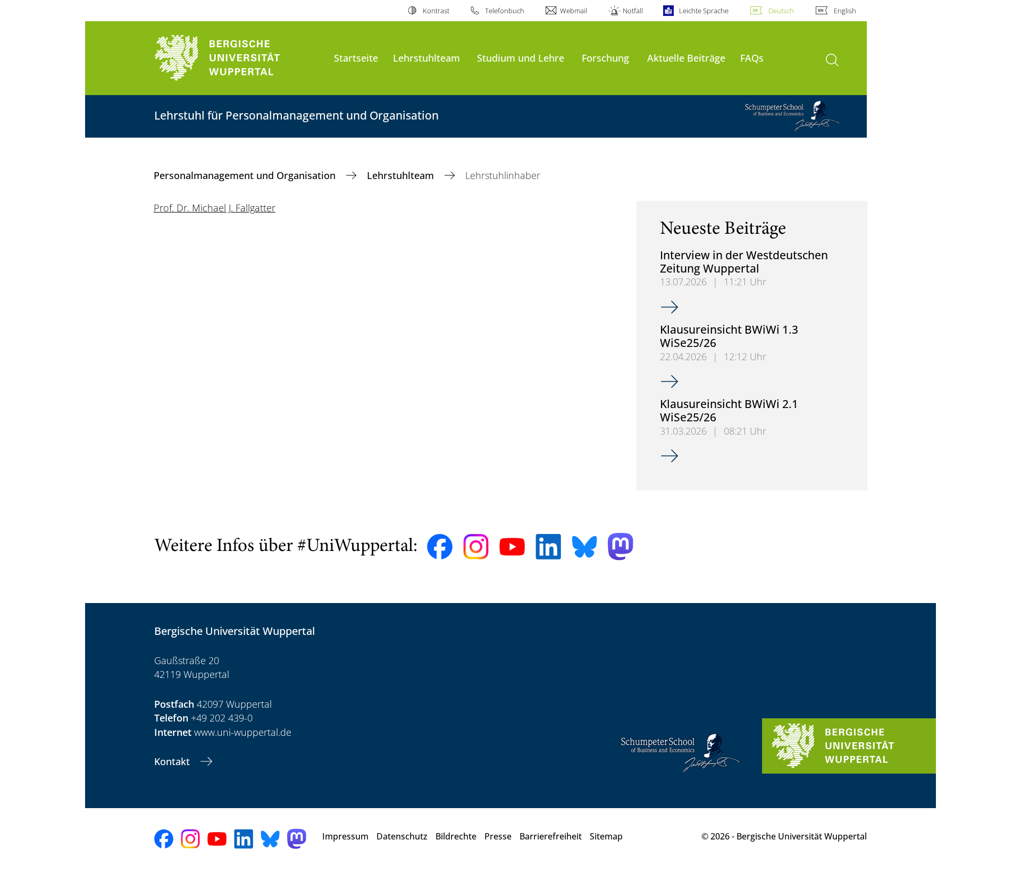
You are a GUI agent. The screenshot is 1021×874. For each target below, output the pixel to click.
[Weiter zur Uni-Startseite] (238, 58)
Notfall (633, 10)
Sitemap (606, 836)
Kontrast (436, 10)
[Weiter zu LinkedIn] (548, 546)
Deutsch (781, 10)
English (845, 10)
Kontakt (173, 761)
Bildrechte (456, 836)
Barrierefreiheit (551, 836)
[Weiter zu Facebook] (440, 546)
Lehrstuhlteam (426, 57)
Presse (498, 836)
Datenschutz (402, 836)
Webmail (573, 10)
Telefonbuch (504, 10)
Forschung (605, 57)
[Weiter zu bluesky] (584, 547)
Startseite (356, 57)
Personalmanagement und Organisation (246, 175)
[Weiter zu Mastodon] (620, 546)
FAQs (752, 57)
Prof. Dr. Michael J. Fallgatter (214, 207)
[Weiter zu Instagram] (476, 546)
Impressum (345, 836)
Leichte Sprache (703, 10)
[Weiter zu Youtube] (512, 547)
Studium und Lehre (520, 57)
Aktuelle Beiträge (686, 57)
